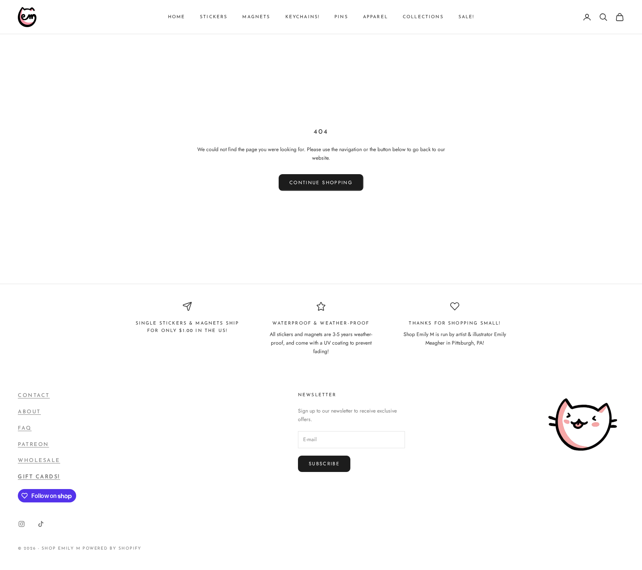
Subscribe (324, 463)
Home (176, 17)
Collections (423, 17)
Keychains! (302, 17)
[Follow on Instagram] (21, 524)
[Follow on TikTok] (41, 524)
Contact (34, 395)
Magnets (256, 17)
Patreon (33, 444)
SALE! (466, 17)
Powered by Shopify (112, 549)
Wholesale (39, 460)
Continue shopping (321, 182)
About (29, 412)
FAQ (25, 428)
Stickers (213, 17)
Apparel (375, 17)
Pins (341, 17)
